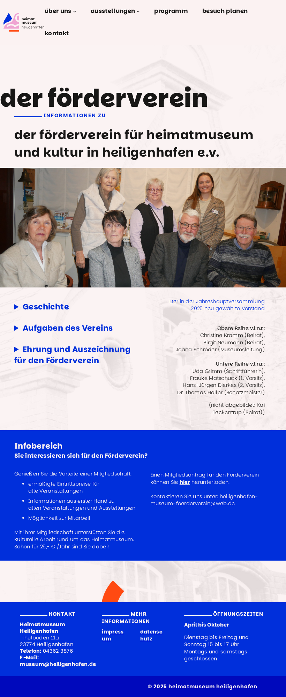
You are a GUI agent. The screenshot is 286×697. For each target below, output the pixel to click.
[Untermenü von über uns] (74, 11)
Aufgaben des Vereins (68, 328)
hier (185, 482)
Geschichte (46, 306)
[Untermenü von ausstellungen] (138, 11)
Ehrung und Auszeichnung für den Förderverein (72, 355)
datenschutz (151, 635)
